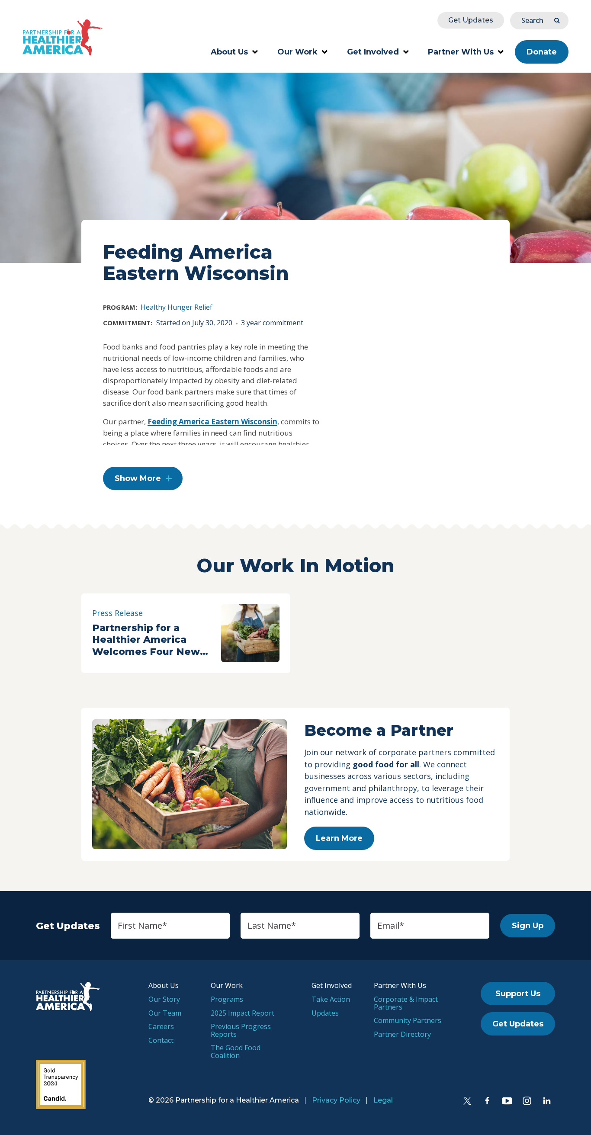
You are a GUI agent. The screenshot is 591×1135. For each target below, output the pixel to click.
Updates (325, 1013)
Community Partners (407, 1020)
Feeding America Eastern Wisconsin (212, 421)
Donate (542, 52)
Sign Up (527, 925)
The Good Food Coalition (235, 1051)
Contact (160, 1040)
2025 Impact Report (242, 1013)
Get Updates (470, 20)
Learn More (339, 838)
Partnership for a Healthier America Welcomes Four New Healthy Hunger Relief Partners (149, 640)
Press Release (117, 613)
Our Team (164, 1013)
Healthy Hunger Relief (176, 307)
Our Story (164, 999)
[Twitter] (467, 1101)
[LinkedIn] (547, 1101)
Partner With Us (461, 52)
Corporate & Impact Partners (406, 1003)
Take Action (331, 999)
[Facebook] (487, 1101)
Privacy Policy (336, 1100)
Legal (383, 1100)
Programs (227, 999)
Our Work (297, 52)
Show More (138, 478)
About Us (229, 52)
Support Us (517, 993)
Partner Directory (402, 1034)
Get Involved (373, 52)
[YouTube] (507, 1101)
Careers (161, 1026)
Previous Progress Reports (241, 1030)
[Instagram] (527, 1101)
